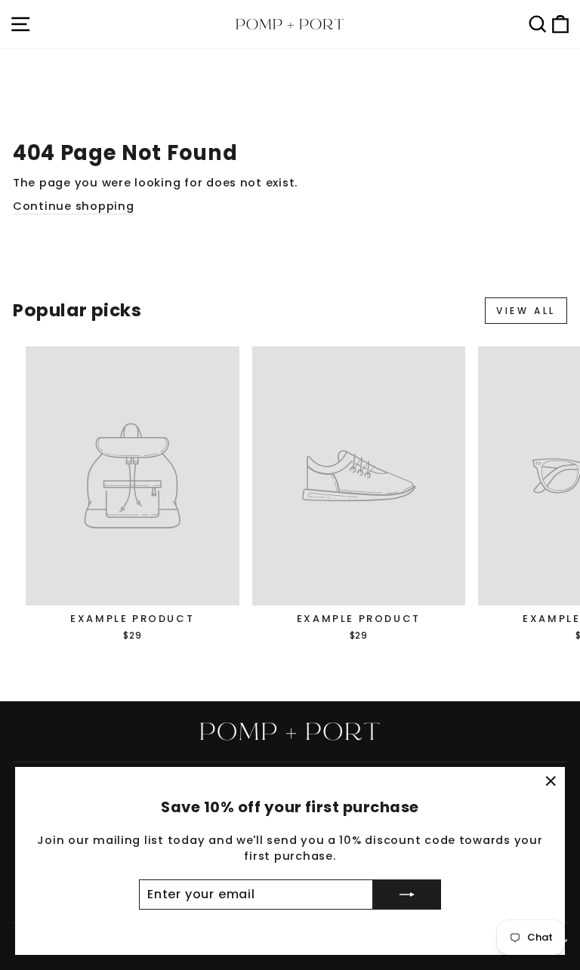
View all (526, 310)
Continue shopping (73, 206)
